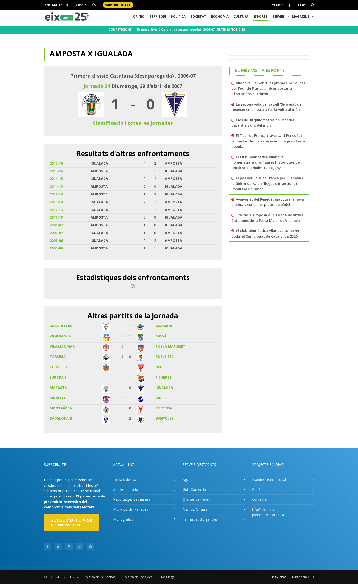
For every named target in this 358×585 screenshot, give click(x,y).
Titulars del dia (124, 479)
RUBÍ (159, 366)
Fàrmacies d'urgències (200, 519)
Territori (158, 16)
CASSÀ (161, 336)
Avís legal (168, 577)
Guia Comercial (195, 489)
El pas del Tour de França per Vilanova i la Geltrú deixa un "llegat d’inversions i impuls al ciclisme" (267, 183)
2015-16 (56, 163)
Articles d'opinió (125, 489)
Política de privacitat (99, 577)
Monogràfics (123, 519)
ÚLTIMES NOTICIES (231, 29)
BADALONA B (61, 418)
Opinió (139, 16)
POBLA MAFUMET (170, 346)
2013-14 (56, 194)
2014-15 (56, 178)
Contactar (260, 499)
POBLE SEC (165, 356)
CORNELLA (59, 366)
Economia (220, 16)
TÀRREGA (58, 356)
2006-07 (56, 225)
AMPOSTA (58, 387)
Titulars (300, 5)
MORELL (163, 397)
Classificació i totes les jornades (133, 123)
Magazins (300, 16)
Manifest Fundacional (269, 479)
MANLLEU (58, 397)
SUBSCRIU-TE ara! (118, 5)
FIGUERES (163, 377)
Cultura (241, 16)
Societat (198, 16)
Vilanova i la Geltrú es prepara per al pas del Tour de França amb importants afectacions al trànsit (268, 88)
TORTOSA (164, 408)
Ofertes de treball (196, 499)
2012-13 (56, 209)
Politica (178, 16)
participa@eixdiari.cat (268, 515)
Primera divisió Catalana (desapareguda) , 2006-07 (176, 29)
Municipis (278, 5)
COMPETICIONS (120, 29)
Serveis (279, 16)
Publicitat (279, 577)
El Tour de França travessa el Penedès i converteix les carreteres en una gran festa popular (268, 141)
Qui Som (259, 489)
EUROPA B (58, 377)
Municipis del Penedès (130, 509)
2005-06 (56, 240)
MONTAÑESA (61, 408)
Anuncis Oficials (195, 509)
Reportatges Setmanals (131, 499)
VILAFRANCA (60, 336)
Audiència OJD (303, 577)
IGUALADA (164, 387)
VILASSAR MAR (62, 346)
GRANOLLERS (61, 325)
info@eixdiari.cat (265, 509)
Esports (260, 16)
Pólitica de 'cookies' (137, 577)
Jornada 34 (96, 86)
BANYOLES (164, 418)
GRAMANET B (167, 325)
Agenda (189, 479)
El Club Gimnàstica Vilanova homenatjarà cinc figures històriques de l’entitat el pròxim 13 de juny (265, 162)
